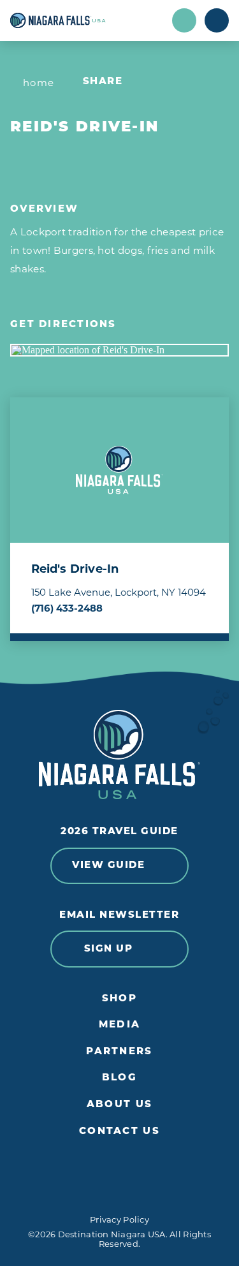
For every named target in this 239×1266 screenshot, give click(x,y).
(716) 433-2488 (67, 608)
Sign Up (108, 949)
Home (39, 82)
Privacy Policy (119, 1219)
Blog (119, 1078)
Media (119, 1025)
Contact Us (119, 1132)
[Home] (86, 20)
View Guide (108, 866)
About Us (119, 1105)
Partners (119, 1052)
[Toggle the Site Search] (184, 20)
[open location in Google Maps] (119, 350)
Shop (119, 999)
